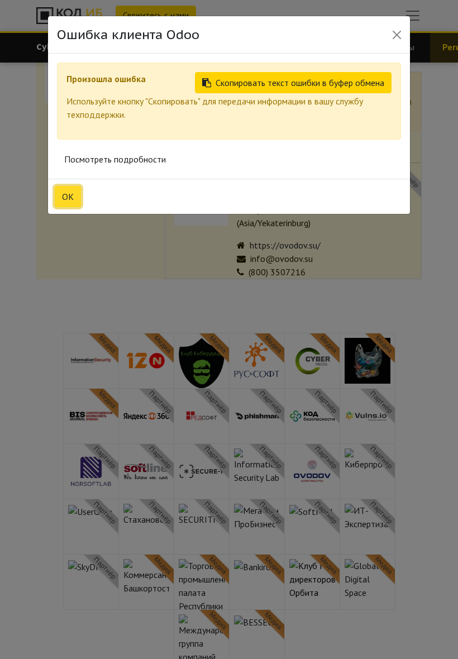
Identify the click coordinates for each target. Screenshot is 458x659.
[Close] (396, 35)
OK (68, 196)
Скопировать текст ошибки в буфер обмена (300, 82)
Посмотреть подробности (115, 159)
